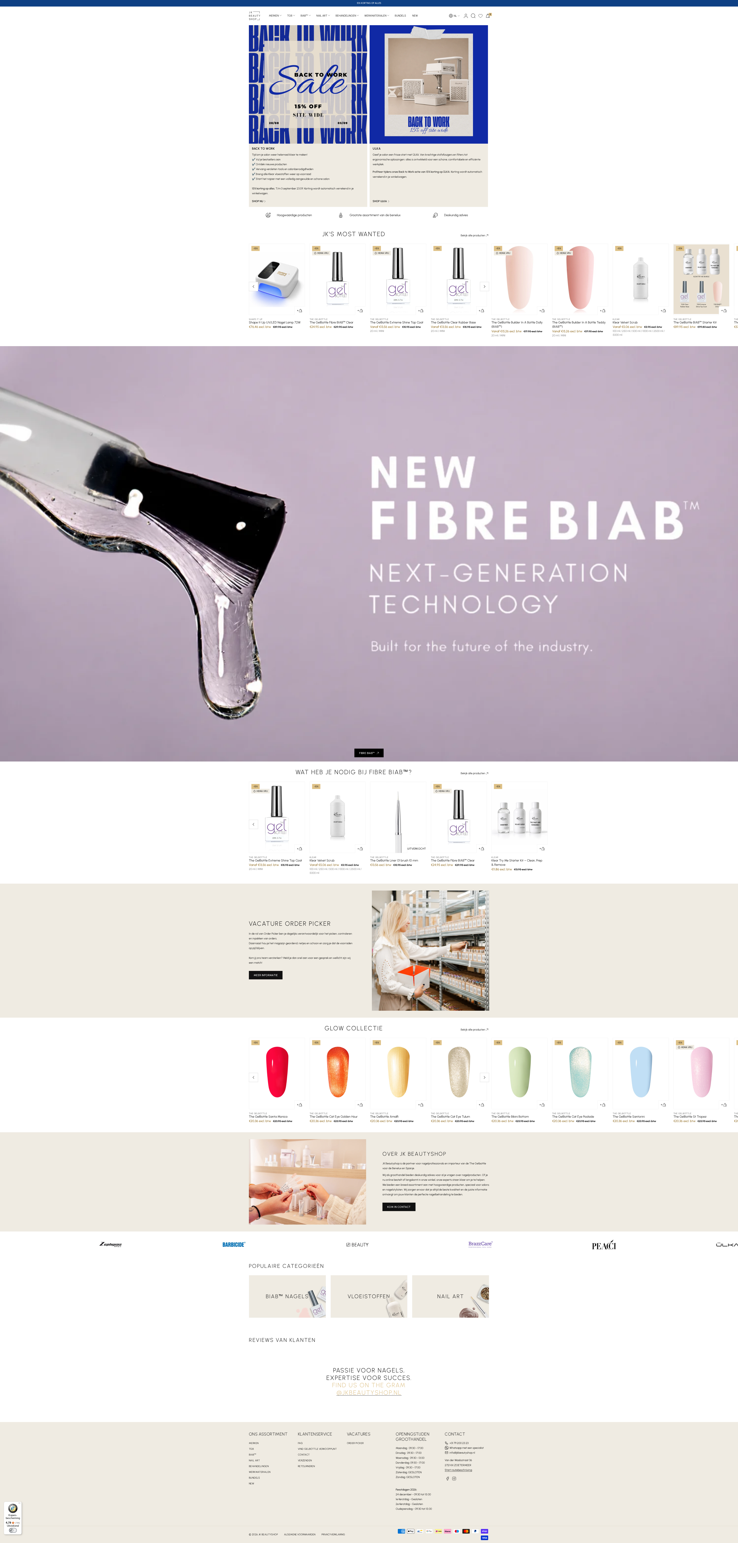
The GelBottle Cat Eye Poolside (573, 1116)
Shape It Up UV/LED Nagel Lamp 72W (275, 322)
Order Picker (355, 1443)
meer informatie (266, 975)
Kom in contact (399, 1207)
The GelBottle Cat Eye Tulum (450, 1116)
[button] (473, 16)
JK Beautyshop (268, 1534)
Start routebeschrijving (458, 1470)
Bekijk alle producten (473, 235)
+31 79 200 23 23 (459, 1443)
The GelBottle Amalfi (384, 1116)
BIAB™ (304, 15)
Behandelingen (346, 15)
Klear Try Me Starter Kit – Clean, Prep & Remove (516, 862)
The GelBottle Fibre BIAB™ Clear (331, 322)
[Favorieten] (480, 16)
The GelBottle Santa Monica (268, 1116)
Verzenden (305, 1460)
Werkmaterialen (375, 15)
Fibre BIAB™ (367, 753)
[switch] (13, 1530)
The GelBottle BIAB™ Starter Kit (695, 322)
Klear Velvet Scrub (625, 322)
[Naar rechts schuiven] (484, 286)
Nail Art (321, 15)
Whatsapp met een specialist (467, 1448)
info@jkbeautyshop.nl (462, 1452)
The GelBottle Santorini (629, 1116)
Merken (274, 15)
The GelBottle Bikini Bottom (510, 1116)
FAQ (300, 1443)
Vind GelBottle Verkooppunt (317, 1448)
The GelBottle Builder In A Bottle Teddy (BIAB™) (579, 324)
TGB (289, 15)
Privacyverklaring (333, 1534)
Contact (304, 1454)
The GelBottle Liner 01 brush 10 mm (394, 860)
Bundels (254, 1477)
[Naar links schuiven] (253, 286)
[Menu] (19, 1504)
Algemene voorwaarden (299, 1534)
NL (455, 15)
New (251, 1483)
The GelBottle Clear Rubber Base (453, 322)
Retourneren (306, 1466)
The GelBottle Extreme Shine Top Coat (396, 322)
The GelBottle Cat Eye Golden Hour (334, 1116)
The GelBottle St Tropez (689, 1116)
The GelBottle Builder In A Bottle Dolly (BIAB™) (517, 324)
